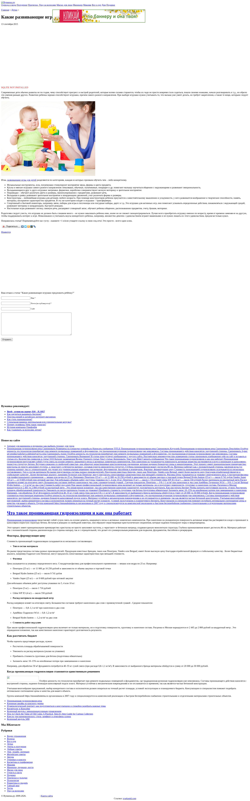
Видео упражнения (16, 736)
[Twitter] (25, 226)
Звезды (10, 757)
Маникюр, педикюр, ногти (20, 767)
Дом (104, 5)
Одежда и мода (8, 5)
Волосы (11, 739)
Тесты (10, 788)
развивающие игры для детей (21, 180)
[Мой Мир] (31, 226)
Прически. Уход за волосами (42, 5)
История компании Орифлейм (22, 427)
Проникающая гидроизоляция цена (24, 701)
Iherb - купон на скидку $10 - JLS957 (26, 411)
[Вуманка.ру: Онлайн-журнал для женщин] (8, 2)
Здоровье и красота (16, 759)
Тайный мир (13, 785)
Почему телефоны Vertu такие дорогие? (26, 424)
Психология (13, 780)
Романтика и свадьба (17, 783)
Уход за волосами (15, 791)
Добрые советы (14, 749)
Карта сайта (47, 796)
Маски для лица (64, 5)
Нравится (6, 232)
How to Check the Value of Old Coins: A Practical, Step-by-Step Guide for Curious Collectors (50, 714)
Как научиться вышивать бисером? (24, 414)
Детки (14, 10)
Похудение (22, 5)
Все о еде (96, 5)
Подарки (110, 5)
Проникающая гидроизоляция (22, 520)
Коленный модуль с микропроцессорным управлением (34, 711)
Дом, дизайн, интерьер (18, 752)
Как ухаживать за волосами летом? (24, 430)
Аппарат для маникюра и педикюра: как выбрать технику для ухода (40, 446)
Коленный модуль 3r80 (18, 719)
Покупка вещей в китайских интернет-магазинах (31, 417)
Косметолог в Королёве (18, 708)
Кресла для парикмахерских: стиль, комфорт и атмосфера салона (39, 716)
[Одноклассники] (28, 226)
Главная (5, 10)
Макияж (87, 5)
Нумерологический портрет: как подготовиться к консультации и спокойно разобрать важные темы (56, 706)
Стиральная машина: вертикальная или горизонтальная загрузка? (39, 422)
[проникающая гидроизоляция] (23, 681)
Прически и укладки (17, 778)
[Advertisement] (125, 54)
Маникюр (78, 5)
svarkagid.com (129, 798)
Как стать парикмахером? (19, 419)
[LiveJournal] (34, 226)
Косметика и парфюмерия (20, 762)
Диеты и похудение (16, 746)
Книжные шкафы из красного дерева (25, 703)
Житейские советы (16, 754)
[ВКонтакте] (22, 226)
